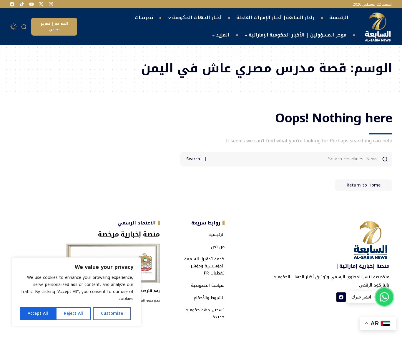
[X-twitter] (41, 4)
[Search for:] (294, 159)
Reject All (73, 313)
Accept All (38, 313)
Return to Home (364, 185)
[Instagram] (51, 4)
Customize (112, 313)
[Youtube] (31, 4)
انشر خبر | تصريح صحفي (54, 26)
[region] (76, 291)
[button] (24, 27)
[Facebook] (12, 4)
